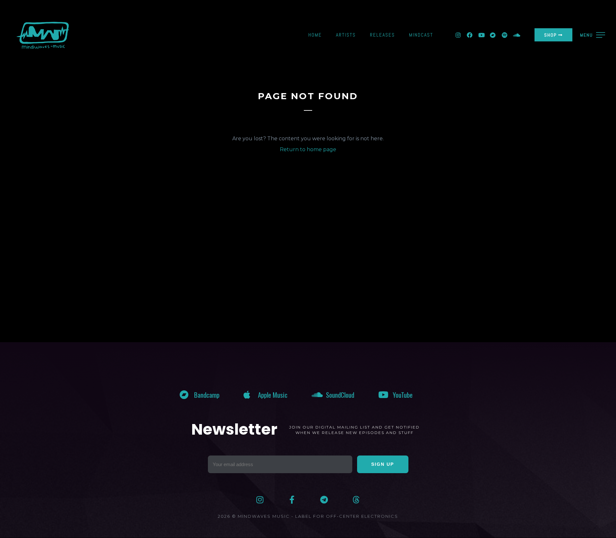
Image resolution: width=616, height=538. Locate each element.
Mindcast (421, 34)
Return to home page (308, 149)
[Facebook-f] (292, 500)
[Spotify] (504, 35)
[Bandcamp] (493, 35)
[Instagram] (458, 35)
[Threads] (356, 500)
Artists (346, 34)
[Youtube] (481, 35)
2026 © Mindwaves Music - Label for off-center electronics (308, 516)
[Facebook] (469, 35)
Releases (382, 34)
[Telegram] (324, 500)
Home (315, 34)
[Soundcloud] (516, 35)
